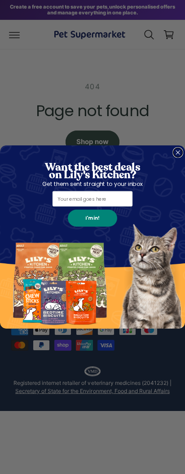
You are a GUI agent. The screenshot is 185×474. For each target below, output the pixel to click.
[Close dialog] (178, 152)
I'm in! (92, 218)
